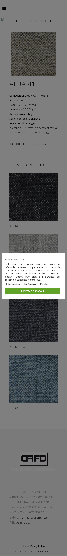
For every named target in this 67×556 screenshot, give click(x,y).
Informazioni (13, 284)
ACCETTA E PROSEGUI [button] (32, 291)
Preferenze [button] (30, 284)
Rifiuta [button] (44, 284)
